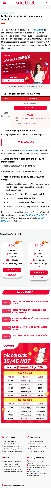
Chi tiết (11, 275)
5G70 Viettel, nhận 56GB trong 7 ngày (29, 335)
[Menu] (4, 2)
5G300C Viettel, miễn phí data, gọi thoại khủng (30, 302)
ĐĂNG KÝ (29, 108)
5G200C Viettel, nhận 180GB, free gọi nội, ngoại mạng (29, 311)
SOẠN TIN (11, 270)
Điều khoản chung (34, 471)
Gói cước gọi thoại (8, 13)
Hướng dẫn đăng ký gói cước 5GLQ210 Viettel (29, 328)
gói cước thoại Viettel (29, 150)
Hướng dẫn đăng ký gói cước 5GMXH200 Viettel (30, 319)
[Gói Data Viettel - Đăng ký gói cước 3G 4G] (25, 3)
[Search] (47, 3)
